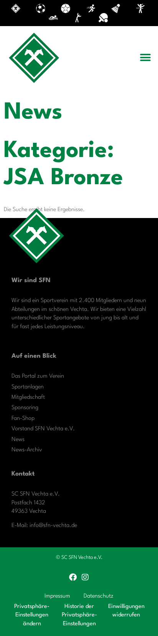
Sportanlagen (28, 387)
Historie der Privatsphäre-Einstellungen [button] (79, 615)
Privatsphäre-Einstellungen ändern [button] (31, 615)
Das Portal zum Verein (38, 376)
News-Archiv (27, 450)
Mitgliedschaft (28, 397)
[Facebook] (73, 577)
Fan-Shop (23, 418)
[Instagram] (85, 577)
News (18, 440)
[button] (145, 57)
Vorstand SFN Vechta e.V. (43, 429)
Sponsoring (25, 408)
